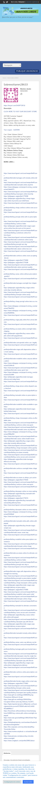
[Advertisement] (20, 41)
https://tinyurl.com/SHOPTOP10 (14, 105)
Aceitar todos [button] (28, 782)
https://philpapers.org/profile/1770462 (16, 683)
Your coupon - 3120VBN (12, 130)
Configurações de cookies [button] (12, 782)
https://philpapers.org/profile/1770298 (16, 196)
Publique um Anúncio (27, 71)
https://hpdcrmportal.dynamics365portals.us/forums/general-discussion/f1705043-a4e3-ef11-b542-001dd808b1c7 (20, 706)
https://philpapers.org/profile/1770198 (16, 262)
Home (4, 78)
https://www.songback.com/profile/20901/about (19, 740)
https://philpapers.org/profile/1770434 (16, 480)
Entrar (36, 2)
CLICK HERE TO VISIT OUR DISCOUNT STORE (20, 111)
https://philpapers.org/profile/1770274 (16, 498)
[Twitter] (7, 2)
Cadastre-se (29, 2)
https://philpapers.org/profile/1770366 (16, 590)
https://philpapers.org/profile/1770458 (16, 260)
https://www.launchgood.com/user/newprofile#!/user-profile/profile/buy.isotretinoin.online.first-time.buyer (20, 233)
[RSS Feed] (4, 2)
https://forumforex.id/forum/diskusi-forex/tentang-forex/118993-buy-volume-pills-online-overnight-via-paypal (20, 713)
